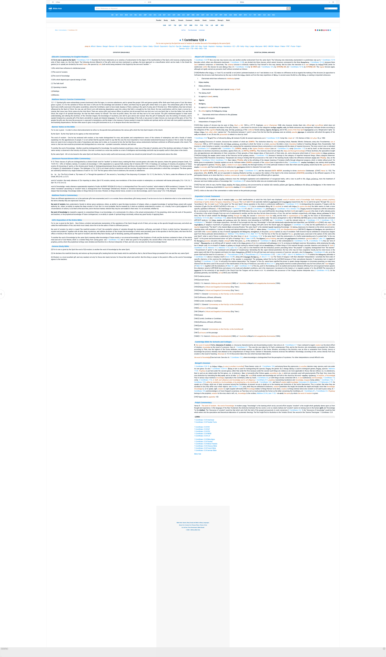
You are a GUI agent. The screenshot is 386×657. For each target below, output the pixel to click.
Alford (93, 46)
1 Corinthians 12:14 (245, 266)
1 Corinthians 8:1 (242, 347)
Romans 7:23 (295, 209)
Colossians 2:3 (304, 382)
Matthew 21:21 (244, 234)
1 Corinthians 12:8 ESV (202, 431)
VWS (196, 49)
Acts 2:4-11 (271, 264)
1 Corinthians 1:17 (312, 220)
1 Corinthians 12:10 (328, 60)
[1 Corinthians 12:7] (2, 299)
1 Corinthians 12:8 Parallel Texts (205, 422)
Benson (111, 46)
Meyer (277, 46)
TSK (205, 49)
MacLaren (258, 46)
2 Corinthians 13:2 (300, 241)
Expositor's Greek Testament (207, 196)
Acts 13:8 (229, 257)
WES (201, 49)
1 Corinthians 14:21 (283, 209)
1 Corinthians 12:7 (298, 225)
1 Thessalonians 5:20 (233, 254)
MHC (265, 46)
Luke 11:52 (272, 393)
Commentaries (63, 30)
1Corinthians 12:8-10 (84, 60)
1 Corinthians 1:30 (326, 220)
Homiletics (227, 46)
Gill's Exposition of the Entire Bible (67, 220)
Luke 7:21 (322, 238)
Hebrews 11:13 (224, 248)
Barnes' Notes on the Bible (63, 127)
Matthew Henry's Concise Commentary (68, 99)
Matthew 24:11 (301, 254)
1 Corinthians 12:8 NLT (202, 429)
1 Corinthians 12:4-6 (317, 62)
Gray (200, 46)
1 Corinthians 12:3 (254, 236)
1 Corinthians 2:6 (202, 148)
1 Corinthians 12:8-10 (202, 200)
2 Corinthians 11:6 (220, 160)
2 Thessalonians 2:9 (266, 254)
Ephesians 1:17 (299, 148)
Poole (293, 46)
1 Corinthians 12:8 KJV (202, 436)
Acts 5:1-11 (266, 257)
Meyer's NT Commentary (205, 57)
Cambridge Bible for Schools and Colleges (213, 342)
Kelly (242, 46)
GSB (192, 46)
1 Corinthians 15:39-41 (219, 369)
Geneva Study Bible (60, 246)
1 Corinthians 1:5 (279, 220)
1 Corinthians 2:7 (291, 345)
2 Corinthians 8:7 (261, 380)
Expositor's (164, 46)
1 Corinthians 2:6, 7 (295, 410)
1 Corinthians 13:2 (113, 240)
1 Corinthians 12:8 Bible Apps (204, 439)
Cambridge (128, 46)
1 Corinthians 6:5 (319, 252)
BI (116, 46)
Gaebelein (186, 46)
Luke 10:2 (233, 248)
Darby (151, 46)
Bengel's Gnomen (202, 363)
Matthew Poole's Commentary (65, 195)
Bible (56, 30)
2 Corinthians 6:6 (262, 378)
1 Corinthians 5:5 (265, 241)
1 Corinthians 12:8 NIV (202, 427)
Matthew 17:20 (233, 234)
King (246, 46)
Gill (196, 46)
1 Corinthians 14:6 (265, 382)
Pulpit (298, 46)
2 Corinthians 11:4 (259, 209)
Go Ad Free (4, 648)
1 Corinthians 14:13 (322, 270)
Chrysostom (137, 46)
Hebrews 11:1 (213, 248)
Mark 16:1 (230, 266)
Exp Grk (178, 46)
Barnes (99, 46)
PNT (288, 46)
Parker (282, 46)
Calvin (121, 46)
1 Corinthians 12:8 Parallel (203, 441)
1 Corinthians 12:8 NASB (202, 434)
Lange (252, 46)
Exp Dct (172, 46)
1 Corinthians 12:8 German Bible (205, 450)
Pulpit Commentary (203, 403)
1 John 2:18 (280, 254)
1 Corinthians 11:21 (244, 206)
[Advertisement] (193, 493)
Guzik (205, 46)
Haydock (211, 46)
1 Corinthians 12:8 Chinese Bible (205, 446)
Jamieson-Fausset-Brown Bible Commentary (71, 159)
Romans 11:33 (237, 387)
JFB (237, 46)
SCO (187, 49)
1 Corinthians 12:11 (251, 171)
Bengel (105, 46)
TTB (191, 49)
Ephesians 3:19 (326, 382)
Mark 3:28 (249, 238)
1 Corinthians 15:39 (238, 209)
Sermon (182, 49)
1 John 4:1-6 (290, 254)
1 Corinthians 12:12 (292, 204)
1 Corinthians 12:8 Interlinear (204, 420)
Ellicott (156, 46)
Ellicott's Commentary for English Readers (70, 57)
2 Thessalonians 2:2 (251, 254)
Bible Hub (197, 454)
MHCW (270, 46)
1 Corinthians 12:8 (200, 60)
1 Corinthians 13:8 (261, 155)
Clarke (145, 46)
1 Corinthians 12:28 (237, 62)
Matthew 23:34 (262, 393)
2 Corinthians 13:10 (316, 241)
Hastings (219, 46)
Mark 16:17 (255, 234)
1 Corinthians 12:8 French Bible (205, 448)
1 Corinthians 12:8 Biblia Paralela (205, 444)
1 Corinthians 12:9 (267, 67)
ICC (234, 46)
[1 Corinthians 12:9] (383, 299)
